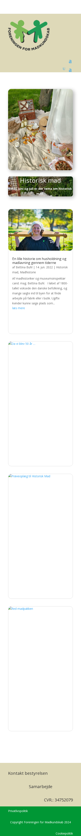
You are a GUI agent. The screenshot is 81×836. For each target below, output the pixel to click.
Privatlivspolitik (18, 811)
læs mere (18, 308)
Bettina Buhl (24, 267)
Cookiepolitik (64, 833)
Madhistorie (28, 272)
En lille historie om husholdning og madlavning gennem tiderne (39, 260)
